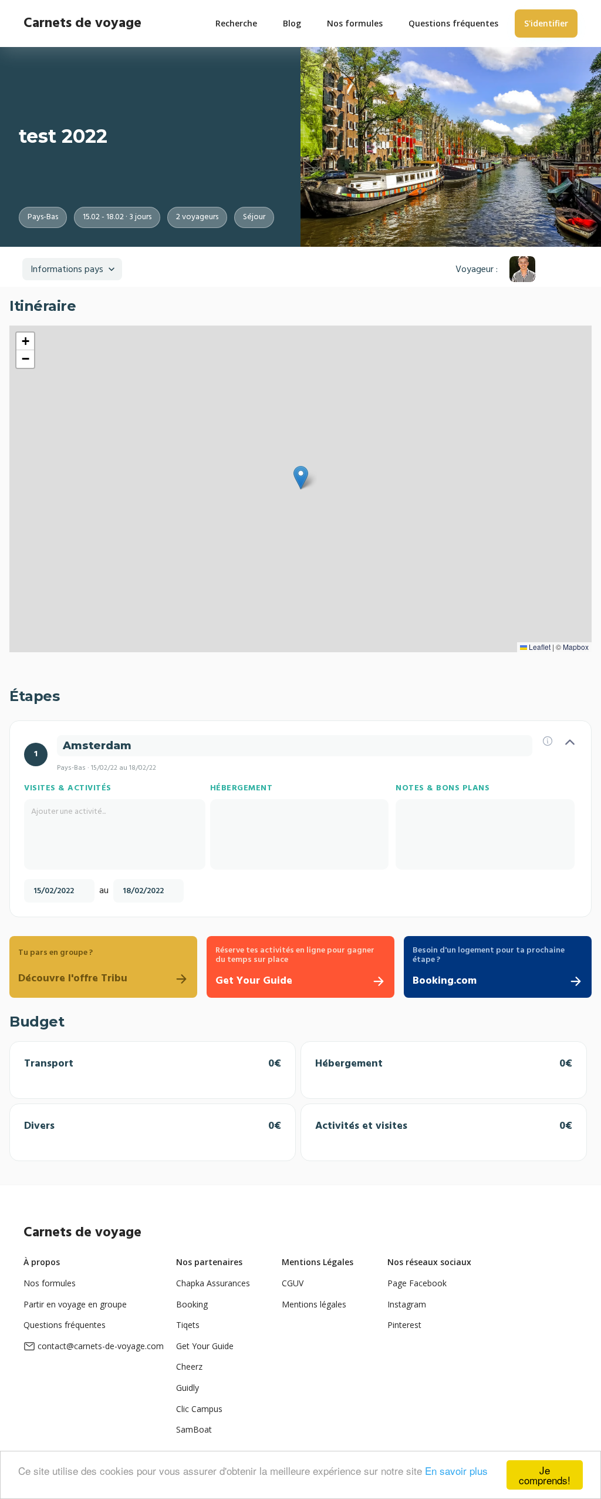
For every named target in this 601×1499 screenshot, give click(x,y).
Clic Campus (199, 1408)
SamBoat (194, 1429)
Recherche (236, 23)
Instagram (406, 1304)
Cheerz (189, 1366)
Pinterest (404, 1324)
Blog (292, 23)
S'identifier (546, 23)
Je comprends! (544, 1475)
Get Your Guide (205, 1346)
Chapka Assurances (213, 1283)
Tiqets (188, 1324)
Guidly (187, 1387)
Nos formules (49, 1283)
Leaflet (539, 647)
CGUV (292, 1283)
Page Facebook (417, 1283)
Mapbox (576, 647)
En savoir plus (456, 1470)
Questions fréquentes (64, 1324)
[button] (300, 477)
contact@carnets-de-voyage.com (101, 1346)
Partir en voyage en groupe (75, 1304)
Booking (192, 1304)
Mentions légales (314, 1304)
